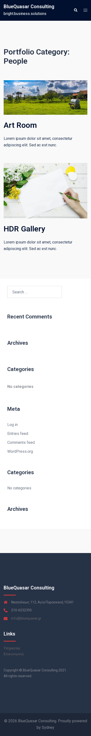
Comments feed (21, 442)
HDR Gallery (24, 228)
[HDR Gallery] (45, 190)
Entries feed (17, 433)
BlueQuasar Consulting (29, 6)
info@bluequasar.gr (26, 618)
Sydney (48, 727)
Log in (12, 424)
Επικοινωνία (14, 654)
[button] (75, 10)
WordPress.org (20, 451)
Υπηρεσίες (12, 648)
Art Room (20, 125)
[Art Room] (45, 97)
